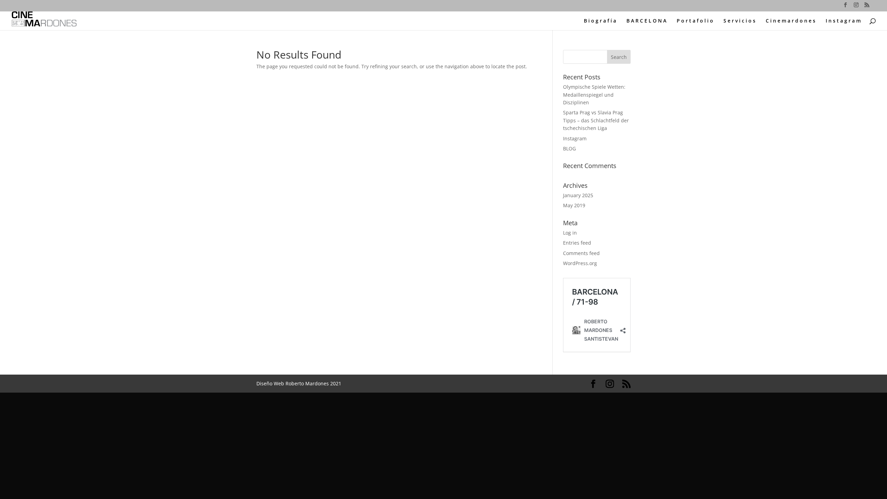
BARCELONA (647, 21)
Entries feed (577, 242)
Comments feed (581, 253)
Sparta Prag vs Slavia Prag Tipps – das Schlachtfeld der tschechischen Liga (596, 120)
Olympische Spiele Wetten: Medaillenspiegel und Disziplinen (594, 95)
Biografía (600, 21)
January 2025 (578, 195)
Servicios (740, 21)
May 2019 (574, 205)
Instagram (844, 21)
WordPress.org (580, 263)
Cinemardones (791, 21)
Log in (570, 232)
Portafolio (695, 21)
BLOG (569, 148)
